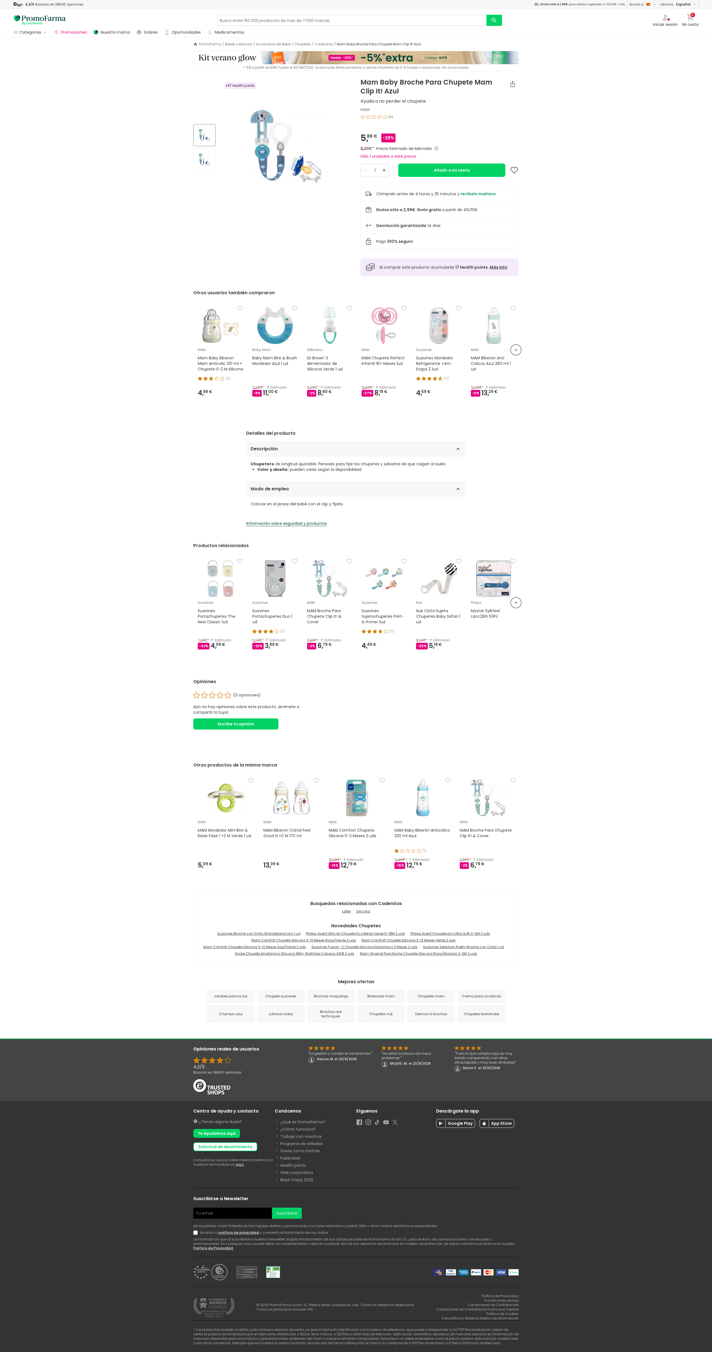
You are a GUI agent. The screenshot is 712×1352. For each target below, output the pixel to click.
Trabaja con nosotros (301, 1136)
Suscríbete (286, 1213)
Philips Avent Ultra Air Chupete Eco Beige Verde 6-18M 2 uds (355, 933)
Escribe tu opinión (236, 724)
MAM (365, 109)
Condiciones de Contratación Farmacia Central (477, 1309)
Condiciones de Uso (501, 1300)
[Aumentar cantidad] (384, 170)
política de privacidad (239, 1232)
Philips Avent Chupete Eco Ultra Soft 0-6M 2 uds (450, 933)
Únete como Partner (300, 1151)
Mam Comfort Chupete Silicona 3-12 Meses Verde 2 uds (409, 940)
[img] (286, 148)
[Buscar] (494, 20)
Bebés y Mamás (238, 44)
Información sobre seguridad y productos (286, 523)
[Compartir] (512, 84)
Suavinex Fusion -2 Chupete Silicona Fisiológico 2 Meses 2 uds (364, 947)
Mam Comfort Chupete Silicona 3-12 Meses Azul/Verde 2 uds (254, 947)
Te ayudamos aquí (217, 1133)
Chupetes (302, 44)
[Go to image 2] (204, 160)
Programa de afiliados (301, 1143)
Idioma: (676, 4)
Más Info (498, 267)
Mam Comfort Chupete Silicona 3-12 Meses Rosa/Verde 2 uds (303, 940)
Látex (346, 911)
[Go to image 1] (204, 135)
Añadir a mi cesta (452, 170)
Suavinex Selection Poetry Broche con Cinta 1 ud (463, 947)
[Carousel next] (515, 349)
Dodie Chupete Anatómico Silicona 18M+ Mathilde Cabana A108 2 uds (294, 953)
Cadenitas (324, 44)
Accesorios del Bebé (273, 44)
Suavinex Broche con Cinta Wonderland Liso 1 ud (258, 933)
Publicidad (290, 1158)
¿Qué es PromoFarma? (302, 1122)
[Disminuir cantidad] (365, 170)
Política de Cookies (502, 1313)
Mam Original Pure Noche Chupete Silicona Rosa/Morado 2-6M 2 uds (418, 953)
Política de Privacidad (213, 1248)
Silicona (363, 911)
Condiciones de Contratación (493, 1304)
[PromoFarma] (39, 20)
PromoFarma (210, 44)
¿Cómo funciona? (298, 1129)
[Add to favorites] (514, 170)
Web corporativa (296, 1172)
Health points (293, 1165)
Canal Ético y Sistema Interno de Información (480, 1318)
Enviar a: (637, 4)
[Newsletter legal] (196, 1232)
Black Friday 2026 (296, 1180)
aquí (239, 1164)
